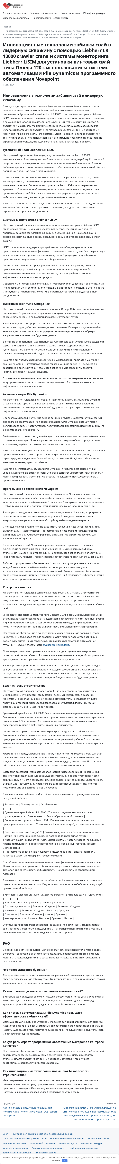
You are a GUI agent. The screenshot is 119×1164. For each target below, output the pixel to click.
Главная (7, 26)
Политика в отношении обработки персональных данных (42, 1133)
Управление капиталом (16, 18)
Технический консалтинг (44, 13)
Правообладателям (98, 1138)
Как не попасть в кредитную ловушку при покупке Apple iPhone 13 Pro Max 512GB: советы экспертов (30, 1109)
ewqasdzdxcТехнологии (57, 644)
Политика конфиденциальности (67, 1138)
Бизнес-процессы (70, 13)
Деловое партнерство (15, 13)
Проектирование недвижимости (50, 18)
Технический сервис (45, 1152)
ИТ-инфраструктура (94, 13)
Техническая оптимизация (17, 1152)
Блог (5, 1133)
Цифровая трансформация (84, 1147)
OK (64, 1161)
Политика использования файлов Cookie (24, 1138)
